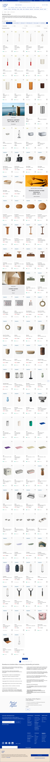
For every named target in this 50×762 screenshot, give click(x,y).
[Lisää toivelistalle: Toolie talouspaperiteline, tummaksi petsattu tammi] (46, 224)
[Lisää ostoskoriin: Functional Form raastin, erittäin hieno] (35, 582)
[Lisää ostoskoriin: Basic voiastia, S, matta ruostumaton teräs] (35, 148)
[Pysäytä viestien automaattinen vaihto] (34, 0)
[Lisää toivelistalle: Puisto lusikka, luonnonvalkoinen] (11, 31)
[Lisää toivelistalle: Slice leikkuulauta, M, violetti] (11, 441)
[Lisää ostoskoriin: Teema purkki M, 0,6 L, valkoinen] (47, 75)
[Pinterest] (9, 743)
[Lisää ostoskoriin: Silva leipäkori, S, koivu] (35, 172)
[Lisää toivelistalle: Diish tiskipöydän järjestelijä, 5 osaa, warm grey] (11, 152)
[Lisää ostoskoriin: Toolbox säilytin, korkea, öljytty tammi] (24, 268)
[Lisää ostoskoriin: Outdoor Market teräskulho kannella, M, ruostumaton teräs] (24, 534)
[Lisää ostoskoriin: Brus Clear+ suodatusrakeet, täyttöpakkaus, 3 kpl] (24, 317)
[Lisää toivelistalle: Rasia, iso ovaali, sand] (23, 345)
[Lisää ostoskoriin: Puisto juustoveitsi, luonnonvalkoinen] (35, 51)
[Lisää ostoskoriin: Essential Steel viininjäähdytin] (47, 124)
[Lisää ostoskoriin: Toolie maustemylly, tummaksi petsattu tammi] (24, 244)
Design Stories (24, 7)
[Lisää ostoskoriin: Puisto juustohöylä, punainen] (24, 75)
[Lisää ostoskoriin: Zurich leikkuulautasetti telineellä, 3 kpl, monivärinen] (47, 558)
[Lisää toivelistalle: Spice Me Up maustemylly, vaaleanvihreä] (46, 369)
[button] (43, 4)
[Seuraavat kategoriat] (47, 23)
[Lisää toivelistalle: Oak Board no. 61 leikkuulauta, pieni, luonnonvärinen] (11, 200)
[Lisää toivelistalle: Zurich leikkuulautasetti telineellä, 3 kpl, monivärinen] (46, 538)
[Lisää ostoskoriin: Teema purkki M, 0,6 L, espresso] (47, 99)
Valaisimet (9, 9)
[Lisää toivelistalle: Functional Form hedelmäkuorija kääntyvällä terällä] (46, 586)
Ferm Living (4, 681)
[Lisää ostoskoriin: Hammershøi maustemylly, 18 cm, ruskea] (12, 509)
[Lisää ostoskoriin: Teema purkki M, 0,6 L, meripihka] (24, 99)
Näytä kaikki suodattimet (5, 28)
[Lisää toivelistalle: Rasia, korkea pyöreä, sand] (46, 320)
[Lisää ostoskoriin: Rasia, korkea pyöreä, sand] (47, 341)
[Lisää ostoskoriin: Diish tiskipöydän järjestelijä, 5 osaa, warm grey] (12, 172)
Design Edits (44, 737)
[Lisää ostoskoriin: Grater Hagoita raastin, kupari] (35, 317)
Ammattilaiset (29, 735)
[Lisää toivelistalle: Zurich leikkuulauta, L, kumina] (11, 538)
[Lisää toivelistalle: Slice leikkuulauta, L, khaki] (46, 441)
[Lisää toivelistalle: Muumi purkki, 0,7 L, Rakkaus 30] (46, 610)
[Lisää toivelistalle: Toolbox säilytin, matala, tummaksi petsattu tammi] (35, 248)
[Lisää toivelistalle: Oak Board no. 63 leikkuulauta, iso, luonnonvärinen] (35, 200)
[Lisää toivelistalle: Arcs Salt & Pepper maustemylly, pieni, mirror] (11, 417)
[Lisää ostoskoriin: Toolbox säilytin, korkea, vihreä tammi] (47, 292)
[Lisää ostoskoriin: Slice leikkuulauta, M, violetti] (12, 461)
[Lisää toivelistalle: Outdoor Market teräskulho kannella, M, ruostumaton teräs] (23, 513)
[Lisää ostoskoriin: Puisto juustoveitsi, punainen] (12, 75)
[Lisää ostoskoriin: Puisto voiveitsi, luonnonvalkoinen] (24, 51)
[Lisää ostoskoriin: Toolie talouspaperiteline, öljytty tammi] (35, 244)
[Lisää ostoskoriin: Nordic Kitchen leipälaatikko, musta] (12, 654)
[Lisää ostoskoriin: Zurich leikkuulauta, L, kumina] (12, 558)
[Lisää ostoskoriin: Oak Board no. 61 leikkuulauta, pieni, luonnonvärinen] (12, 220)
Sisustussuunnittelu (29, 7)
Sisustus (18, 9)
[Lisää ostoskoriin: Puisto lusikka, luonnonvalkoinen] (12, 51)
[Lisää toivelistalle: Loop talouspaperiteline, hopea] (23, 128)
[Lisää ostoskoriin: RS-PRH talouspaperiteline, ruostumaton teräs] (47, 509)
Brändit (34, 7)
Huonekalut (5, 9)
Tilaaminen (29, 717)
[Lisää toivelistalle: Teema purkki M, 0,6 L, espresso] (46, 79)
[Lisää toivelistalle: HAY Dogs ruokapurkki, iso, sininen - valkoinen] (11, 465)
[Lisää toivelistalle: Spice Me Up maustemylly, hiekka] (23, 393)
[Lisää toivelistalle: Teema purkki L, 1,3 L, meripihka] (35, 79)
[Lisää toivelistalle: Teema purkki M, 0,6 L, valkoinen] (46, 55)
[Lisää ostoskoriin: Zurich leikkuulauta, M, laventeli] (24, 558)
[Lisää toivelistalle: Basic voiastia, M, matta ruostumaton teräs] (46, 128)
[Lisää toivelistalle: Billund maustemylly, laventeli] (11, 562)
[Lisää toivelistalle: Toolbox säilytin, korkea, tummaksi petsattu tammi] (46, 248)
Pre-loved (28, 741)
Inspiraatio (20, 7)
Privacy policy (8, 757)
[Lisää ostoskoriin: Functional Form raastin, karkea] (12, 606)
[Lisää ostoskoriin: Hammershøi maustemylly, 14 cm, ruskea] (47, 485)
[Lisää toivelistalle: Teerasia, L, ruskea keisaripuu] (46, 345)
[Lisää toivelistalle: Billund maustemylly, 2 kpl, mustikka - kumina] (23, 562)
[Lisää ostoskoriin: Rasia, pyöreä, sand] (24, 341)
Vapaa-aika (41, 9)
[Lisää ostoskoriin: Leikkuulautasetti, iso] (24, 196)
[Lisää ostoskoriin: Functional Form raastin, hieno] (47, 582)
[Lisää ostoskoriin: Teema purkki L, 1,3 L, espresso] (35, 124)
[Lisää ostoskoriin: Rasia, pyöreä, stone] (35, 341)
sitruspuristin (29, 668)
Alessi (4, 676)
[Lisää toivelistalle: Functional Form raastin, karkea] (11, 586)
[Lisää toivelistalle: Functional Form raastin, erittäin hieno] (35, 562)
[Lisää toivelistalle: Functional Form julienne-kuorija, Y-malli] (23, 586)
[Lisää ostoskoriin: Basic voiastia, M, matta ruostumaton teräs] (47, 148)
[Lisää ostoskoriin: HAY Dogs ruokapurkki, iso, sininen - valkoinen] (12, 485)
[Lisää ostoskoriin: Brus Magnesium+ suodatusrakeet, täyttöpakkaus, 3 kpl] (12, 317)
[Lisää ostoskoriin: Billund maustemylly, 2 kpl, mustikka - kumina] (24, 582)
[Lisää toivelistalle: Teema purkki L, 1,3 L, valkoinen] (11, 79)
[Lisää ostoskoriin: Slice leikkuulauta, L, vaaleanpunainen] (24, 461)
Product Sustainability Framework (37, 722)
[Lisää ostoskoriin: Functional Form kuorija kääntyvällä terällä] (12, 630)
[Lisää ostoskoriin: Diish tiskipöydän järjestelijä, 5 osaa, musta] (24, 172)
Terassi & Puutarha (36, 9)
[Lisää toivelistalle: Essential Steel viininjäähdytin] (46, 103)
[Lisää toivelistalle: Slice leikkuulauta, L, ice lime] (35, 441)
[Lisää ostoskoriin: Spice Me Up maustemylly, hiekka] (24, 413)
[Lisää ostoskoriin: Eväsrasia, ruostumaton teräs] (12, 148)
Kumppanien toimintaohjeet (37, 728)
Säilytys (21, 9)
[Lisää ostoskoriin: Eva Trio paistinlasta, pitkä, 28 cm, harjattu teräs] (24, 654)
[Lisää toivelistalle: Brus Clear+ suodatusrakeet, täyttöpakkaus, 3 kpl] (23, 296)
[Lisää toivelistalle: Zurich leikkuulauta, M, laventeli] (23, 538)
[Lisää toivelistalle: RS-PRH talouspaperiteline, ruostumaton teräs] (46, 489)
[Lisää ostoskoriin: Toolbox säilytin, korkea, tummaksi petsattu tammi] (47, 268)
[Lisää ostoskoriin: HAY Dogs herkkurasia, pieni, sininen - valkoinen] (24, 485)
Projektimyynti (44, 717)
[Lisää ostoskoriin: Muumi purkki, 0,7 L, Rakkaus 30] (47, 630)
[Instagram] (3, 743)
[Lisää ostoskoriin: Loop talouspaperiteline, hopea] (24, 148)
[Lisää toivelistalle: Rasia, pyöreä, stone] (35, 320)
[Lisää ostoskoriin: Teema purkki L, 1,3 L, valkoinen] (12, 99)
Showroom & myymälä (29, 738)
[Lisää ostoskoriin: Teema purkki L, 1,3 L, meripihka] (35, 99)
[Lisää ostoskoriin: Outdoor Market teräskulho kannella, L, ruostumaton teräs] (35, 534)
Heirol (4, 685)
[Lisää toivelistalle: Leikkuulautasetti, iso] (23, 176)
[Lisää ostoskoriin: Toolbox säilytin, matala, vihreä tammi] (35, 292)
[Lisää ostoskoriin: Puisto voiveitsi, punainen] (35, 75)
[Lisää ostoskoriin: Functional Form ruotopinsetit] (35, 630)
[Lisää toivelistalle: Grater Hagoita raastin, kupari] (35, 296)
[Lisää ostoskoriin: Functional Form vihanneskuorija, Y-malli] (35, 606)
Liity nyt (28, 709)
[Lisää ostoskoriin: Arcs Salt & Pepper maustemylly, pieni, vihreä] (35, 437)
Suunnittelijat (37, 7)
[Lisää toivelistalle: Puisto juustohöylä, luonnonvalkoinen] (46, 31)
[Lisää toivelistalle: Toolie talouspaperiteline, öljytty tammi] (35, 224)
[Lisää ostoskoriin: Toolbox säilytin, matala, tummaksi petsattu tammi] (35, 268)
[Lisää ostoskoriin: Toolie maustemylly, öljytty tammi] (12, 244)
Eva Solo (4, 678)
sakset (45, 668)
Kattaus (36, 742)
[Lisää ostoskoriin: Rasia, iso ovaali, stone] (35, 365)
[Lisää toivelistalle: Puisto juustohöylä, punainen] (23, 55)
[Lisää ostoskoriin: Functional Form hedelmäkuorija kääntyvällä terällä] (47, 606)
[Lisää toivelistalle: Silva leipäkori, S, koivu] (35, 152)
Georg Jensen (5, 683)
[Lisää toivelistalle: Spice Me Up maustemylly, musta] (35, 393)
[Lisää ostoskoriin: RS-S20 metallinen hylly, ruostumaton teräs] (35, 509)
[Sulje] (16, 747)
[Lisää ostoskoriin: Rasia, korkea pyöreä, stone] (12, 365)
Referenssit (43, 721)
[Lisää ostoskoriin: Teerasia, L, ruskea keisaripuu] (47, 365)
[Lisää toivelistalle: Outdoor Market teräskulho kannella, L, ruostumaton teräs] (35, 513)
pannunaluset (41, 680)
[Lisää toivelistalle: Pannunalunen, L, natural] (46, 296)
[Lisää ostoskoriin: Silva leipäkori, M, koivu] (47, 172)
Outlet (41, 7)
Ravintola (28, 740)
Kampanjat (16, 7)
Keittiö (36, 740)
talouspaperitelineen (44, 672)
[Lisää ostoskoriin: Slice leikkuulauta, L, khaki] (47, 461)
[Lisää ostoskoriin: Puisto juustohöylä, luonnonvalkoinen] (47, 51)
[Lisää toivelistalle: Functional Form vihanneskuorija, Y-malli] (35, 586)
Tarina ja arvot (37, 717)
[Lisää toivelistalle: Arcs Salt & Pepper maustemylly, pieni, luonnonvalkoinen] (23, 417)
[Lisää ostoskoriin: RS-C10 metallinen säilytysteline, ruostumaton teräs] (24, 509)
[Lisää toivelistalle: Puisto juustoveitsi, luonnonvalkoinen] (35, 31)
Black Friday (44, 741)
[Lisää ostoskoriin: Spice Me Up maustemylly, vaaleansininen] (12, 413)
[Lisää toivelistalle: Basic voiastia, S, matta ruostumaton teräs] (35, 128)
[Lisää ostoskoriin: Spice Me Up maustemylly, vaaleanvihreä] (47, 389)
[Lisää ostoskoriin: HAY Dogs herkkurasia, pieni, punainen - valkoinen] (35, 485)
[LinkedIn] (12, 743)
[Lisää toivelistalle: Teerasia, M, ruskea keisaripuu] (11, 369)
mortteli (26, 17)
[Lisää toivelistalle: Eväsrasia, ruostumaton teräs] (11, 128)
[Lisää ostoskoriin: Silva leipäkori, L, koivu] (12, 196)
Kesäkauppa (12, 7)
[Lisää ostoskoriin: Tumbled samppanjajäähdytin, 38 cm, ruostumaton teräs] (47, 413)
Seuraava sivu (25, 658)
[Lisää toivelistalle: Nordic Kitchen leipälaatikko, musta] (11, 634)
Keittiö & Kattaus (14, 9)
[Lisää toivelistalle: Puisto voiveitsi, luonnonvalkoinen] (23, 31)
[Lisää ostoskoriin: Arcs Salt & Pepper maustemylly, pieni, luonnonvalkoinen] (24, 437)
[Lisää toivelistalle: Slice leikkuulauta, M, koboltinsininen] (46, 417)
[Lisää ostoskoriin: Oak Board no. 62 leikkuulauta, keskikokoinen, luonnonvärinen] (24, 220)
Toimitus (28, 720)
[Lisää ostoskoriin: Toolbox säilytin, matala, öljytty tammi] (12, 268)
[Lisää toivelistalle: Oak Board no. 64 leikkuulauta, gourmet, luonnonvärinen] (46, 200)
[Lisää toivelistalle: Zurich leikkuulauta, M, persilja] (35, 538)
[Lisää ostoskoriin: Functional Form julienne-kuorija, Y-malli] (24, 606)
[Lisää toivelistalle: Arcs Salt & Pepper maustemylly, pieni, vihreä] (35, 417)
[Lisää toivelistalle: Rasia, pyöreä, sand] (23, 320)
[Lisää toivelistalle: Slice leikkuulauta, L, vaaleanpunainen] (23, 441)
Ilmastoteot (36, 724)
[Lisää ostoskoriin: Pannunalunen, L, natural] (47, 317)
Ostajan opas (37, 729)
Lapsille (45, 9)
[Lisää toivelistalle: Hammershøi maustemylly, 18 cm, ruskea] (11, 489)
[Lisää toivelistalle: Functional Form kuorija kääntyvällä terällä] (11, 610)
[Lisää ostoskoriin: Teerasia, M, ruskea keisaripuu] (12, 389)
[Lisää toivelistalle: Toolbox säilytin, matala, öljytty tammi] (11, 248)
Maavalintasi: (4, 724)
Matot (24, 9)
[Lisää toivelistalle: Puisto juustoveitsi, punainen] (11, 55)
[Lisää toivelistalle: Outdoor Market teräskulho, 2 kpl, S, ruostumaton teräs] (11, 513)
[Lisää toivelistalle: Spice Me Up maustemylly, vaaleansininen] (11, 393)
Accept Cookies (40, 755)
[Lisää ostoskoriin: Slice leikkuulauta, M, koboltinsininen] (47, 437)
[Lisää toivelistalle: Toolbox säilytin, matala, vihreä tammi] (35, 272)
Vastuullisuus (37, 720)
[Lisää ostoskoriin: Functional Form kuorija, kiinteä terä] (24, 630)
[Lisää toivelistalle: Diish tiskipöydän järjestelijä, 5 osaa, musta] (23, 152)
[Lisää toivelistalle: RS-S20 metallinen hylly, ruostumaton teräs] (35, 489)
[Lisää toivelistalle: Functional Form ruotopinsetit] (35, 610)
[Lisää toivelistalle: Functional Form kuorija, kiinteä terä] (23, 610)
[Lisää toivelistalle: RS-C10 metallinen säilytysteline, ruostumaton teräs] (23, 489)
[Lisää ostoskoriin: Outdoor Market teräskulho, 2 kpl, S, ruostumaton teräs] (12, 534)
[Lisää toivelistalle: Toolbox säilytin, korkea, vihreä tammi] (46, 272)
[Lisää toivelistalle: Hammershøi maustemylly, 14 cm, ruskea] (46, 465)
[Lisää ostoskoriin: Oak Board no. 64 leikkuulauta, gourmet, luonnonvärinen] (47, 220)
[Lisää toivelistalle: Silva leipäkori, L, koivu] (11, 176)
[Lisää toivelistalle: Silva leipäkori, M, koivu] (46, 152)
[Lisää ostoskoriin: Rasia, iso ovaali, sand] (24, 365)
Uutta (9, 7)
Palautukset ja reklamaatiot (29, 722)
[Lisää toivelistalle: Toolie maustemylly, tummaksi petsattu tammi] (23, 224)
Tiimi (42, 720)
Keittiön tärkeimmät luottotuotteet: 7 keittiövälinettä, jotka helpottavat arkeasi (36, 691)
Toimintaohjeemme (37, 726)
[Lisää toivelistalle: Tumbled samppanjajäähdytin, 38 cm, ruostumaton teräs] (46, 393)
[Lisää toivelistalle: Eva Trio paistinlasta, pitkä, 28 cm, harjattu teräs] (23, 634)
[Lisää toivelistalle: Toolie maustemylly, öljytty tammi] (11, 224)
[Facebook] (6, 743)
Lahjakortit (43, 738)
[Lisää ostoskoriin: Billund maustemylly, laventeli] (12, 582)
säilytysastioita (38, 675)
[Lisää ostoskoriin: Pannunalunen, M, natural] (12, 341)
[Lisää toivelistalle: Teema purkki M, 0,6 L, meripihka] (23, 79)
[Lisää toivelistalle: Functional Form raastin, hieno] (46, 562)
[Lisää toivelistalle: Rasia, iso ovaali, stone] (35, 345)
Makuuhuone (27, 9)
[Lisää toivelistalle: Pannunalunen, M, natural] (11, 320)
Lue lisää (3, 18)
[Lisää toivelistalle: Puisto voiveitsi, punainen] (35, 55)
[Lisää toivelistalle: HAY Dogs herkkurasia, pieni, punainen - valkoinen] (35, 465)
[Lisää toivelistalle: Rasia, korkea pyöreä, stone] (11, 345)
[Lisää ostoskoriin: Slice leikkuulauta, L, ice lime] (35, 461)
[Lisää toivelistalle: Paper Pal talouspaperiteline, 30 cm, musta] (35, 369)
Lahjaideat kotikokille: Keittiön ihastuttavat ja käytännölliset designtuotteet (36, 693)
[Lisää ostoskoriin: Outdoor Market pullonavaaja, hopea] (47, 534)
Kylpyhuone (31, 9)
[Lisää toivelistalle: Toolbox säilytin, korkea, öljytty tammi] (23, 248)
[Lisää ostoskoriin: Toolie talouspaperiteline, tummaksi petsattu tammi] (47, 244)
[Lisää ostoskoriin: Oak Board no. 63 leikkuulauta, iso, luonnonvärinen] (35, 220)
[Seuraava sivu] (31, 661)
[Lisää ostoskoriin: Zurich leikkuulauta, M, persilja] (35, 558)
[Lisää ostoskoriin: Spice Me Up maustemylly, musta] (35, 413)
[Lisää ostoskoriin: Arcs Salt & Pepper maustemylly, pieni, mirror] (12, 437)
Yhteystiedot (29, 725)
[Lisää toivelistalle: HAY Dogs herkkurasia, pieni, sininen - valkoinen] (23, 465)
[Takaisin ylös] (48, 381)
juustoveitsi (30, 17)
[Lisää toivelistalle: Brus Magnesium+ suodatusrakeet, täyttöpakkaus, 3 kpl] (11, 296)
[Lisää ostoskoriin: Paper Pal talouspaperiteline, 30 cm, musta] (35, 389)
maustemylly (35, 17)
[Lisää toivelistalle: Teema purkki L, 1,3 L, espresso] (35, 103)
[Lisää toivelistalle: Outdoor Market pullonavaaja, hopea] (46, 513)
